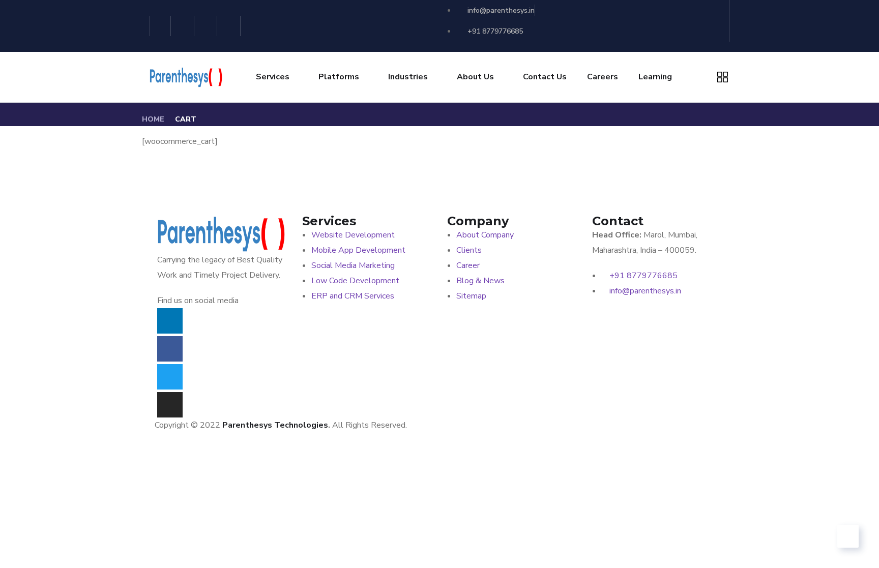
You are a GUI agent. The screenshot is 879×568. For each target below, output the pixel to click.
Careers (602, 76)
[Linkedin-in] (160, 26)
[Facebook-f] (183, 26)
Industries (408, 76)
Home (153, 119)
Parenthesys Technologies (275, 425)
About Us (475, 76)
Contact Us (545, 76)
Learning (655, 76)
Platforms (338, 76)
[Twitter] (207, 26)
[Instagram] (230, 26)
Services (272, 76)
